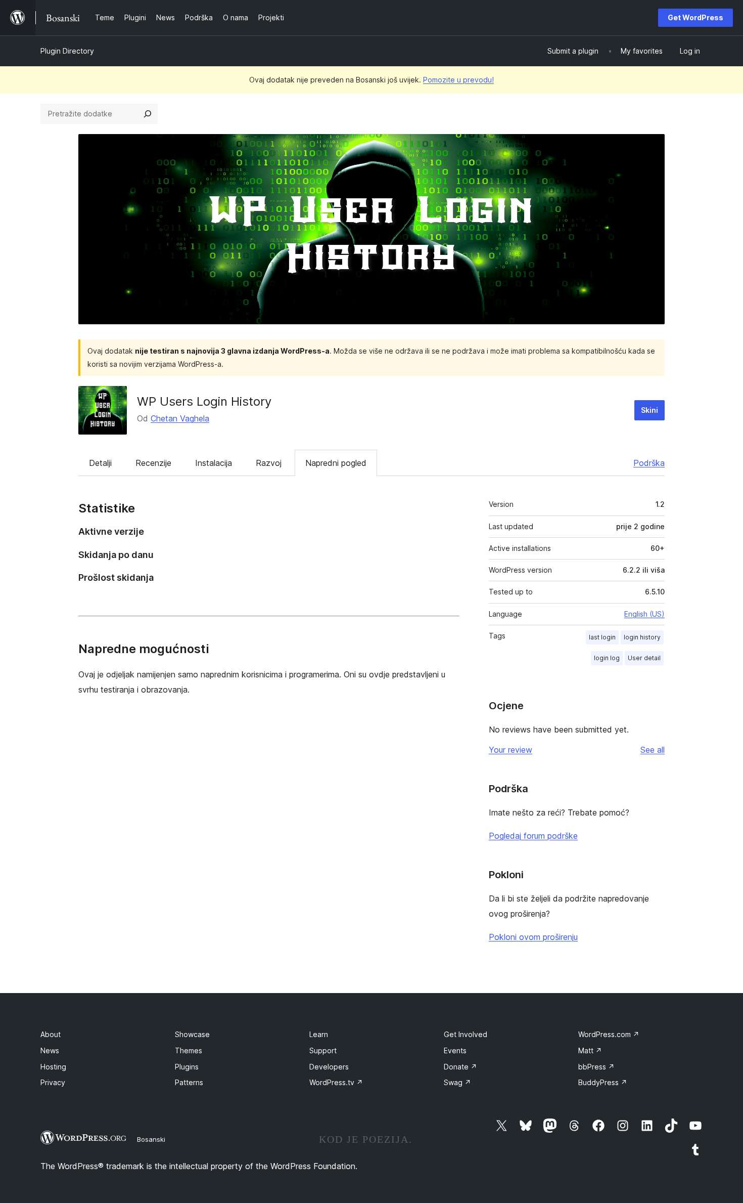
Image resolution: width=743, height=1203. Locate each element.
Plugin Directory (67, 51)
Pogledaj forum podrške (533, 836)
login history (642, 637)
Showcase (192, 1034)
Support (323, 1050)
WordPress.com (608, 1034)
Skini (649, 410)
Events (455, 1050)
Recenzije (153, 463)
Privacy (52, 1082)
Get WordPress (695, 17)
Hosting (53, 1066)
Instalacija (213, 463)
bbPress (596, 1066)
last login (602, 637)
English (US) (644, 614)
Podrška (649, 463)
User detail (644, 658)
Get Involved (465, 1034)
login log (607, 658)
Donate (460, 1066)
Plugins (187, 1066)
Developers (329, 1066)
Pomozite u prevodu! (458, 79)
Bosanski (151, 1139)
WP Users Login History (204, 401)
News (49, 1050)
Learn (318, 1034)
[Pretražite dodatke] (147, 114)
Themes (188, 1050)
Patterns (189, 1082)
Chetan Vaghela (180, 418)
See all (652, 750)
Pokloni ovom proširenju (533, 937)
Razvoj (269, 463)
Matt (590, 1050)
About (50, 1034)
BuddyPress (602, 1082)
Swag (457, 1082)
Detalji (100, 463)
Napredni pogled (335, 463)
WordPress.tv (336, 1082)
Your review (510, 750)
